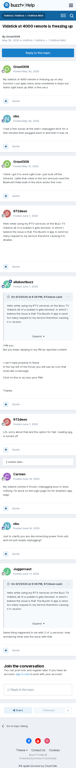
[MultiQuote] (6, 101)
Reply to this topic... (23, 689)
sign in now (23, 674)
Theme (21, 750)
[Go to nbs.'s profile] (7, 119)
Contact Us (38, 750)
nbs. (16, 116)
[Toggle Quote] (9, 296)
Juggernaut (22, 569)
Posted (26, 71)
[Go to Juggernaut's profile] (7, 571)
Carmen (19, 474)
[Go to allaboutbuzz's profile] (7, 284)
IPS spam (24, 765)
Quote (16, 101)
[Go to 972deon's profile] (7, 214)
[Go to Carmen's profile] (7, 477)
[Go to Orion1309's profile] (7, 69)
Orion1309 (13, 36)
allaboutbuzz (23, 282)
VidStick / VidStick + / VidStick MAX (44, 40)
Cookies (54, 750)
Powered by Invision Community (38, 758)
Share (19, 710)
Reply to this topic (38, 52)
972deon (20, 211)
